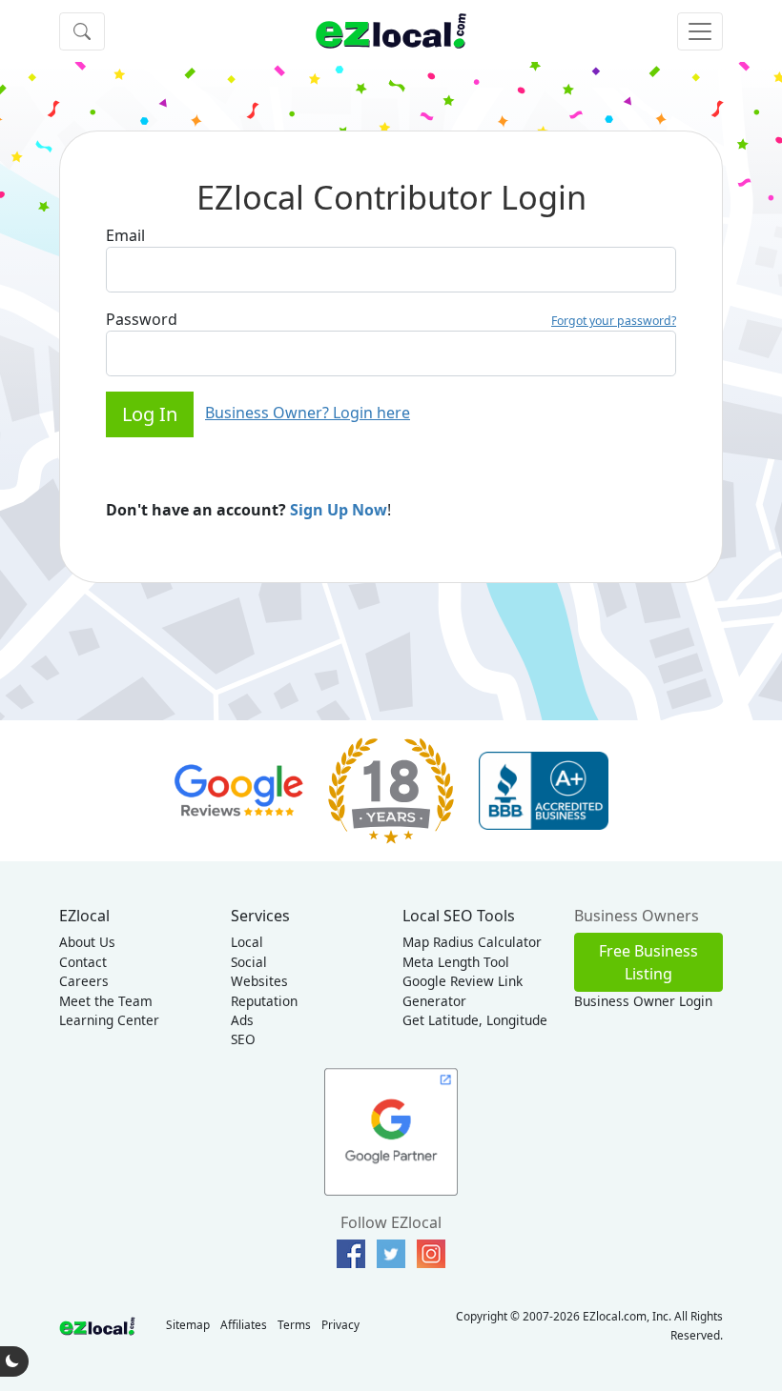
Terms (294, 1324)
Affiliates (243, 1324)
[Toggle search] (82, 31)
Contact (83, 962)
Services (260, 915)
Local (247, 942)
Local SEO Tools (458, 915)
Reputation (264, 1001)
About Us (87, 942)
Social (249, 962)
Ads (242, 1020)
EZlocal (84, 915)
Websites (259, 981)
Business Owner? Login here (307, 412)
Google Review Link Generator (462, 990)
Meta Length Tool (455, 962)
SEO (243, 1039)
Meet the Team (106, 1001)
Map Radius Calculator (472, 942)
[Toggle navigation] (700, 31)
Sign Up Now (338, 509)
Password (141, 319)
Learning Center (109, 1020)
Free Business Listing (648, 962)
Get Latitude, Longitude (474, 1020)
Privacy (340, 1324)
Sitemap (188, 1324)
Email (125, 235)
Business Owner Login (643, 1001)
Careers (84, 981)
